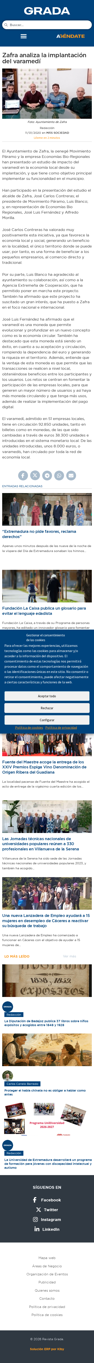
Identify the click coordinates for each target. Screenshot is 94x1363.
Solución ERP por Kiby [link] (47, 1349)
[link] (47, 11)
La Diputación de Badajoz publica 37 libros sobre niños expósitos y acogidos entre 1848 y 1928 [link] (46, 1023)
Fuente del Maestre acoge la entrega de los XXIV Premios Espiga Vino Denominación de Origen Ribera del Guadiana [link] (44, 767)
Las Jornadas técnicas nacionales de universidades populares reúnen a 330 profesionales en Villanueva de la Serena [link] (40, 843)
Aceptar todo (47, 696)
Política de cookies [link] (29, 727)
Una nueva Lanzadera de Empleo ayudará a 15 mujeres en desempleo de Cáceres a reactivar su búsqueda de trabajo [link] (46, 920)
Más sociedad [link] (57, 133)
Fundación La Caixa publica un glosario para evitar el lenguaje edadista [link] (44, 611)
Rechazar (47, 708)
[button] (23, 36)
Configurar (47, 720)
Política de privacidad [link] (61, 727)
